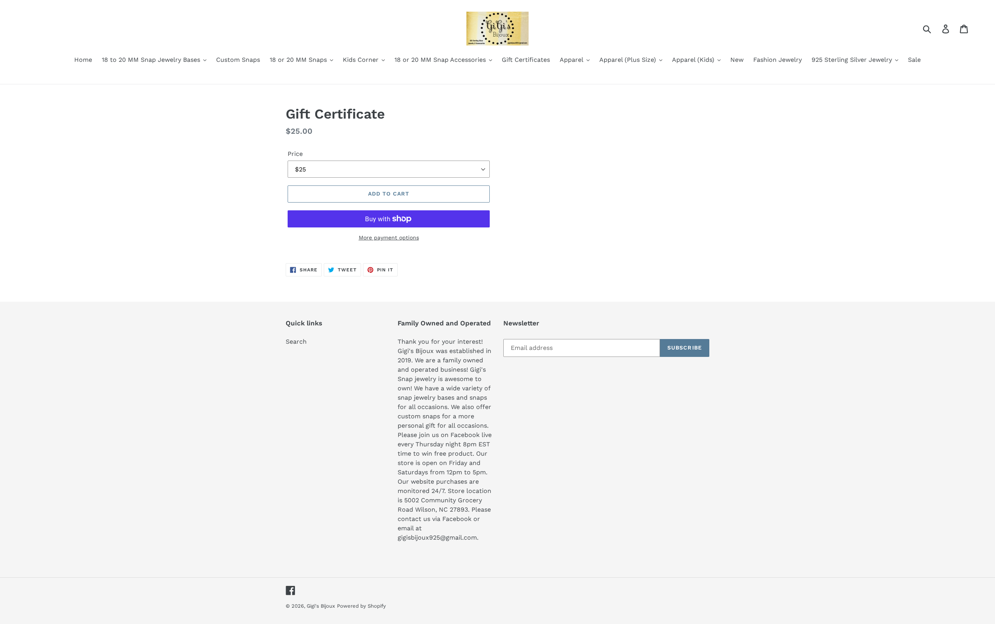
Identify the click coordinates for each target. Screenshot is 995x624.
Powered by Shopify (361, 606)
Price (295, 153)
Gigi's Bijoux (321, 606)
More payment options (389, 237)
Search (296, 341)
